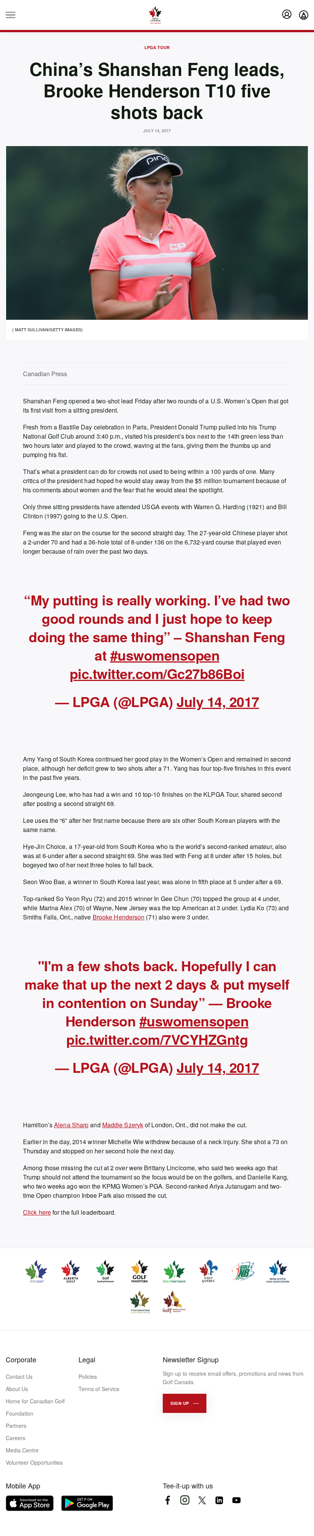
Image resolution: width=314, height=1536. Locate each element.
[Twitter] (202, 1500)
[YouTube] (236, 1500)
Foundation (19, 1413)
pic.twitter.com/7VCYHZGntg (157, 1039)
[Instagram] (185, 1500)
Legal (86, 1359)
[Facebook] (167, 1500)
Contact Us (19, 1376)
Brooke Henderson (119, 917)
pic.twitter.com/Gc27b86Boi (157, 673)
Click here (37, 1212)
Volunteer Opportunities (34, 1462)
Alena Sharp (71, 1124)
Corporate (21, 1359)
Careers (15, 1438)
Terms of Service (98, 1389)
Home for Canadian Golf (35, 1401)
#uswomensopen (165, 655)
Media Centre (22, 1450)
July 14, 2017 (218, 701)
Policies (87, 1376)
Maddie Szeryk (122, 1124)
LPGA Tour (157, 47)
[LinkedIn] (219, 1500)
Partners (16, 1425)
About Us (17, 1389)
